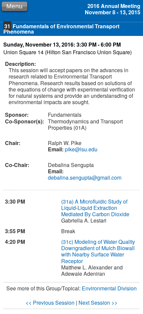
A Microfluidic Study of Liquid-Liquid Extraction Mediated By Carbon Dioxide (95, 208)
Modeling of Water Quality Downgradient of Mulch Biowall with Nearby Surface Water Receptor (98, 251)
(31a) (67, 201)
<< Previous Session (50, 302)
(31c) (67, 241)
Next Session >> (97, 302)
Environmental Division (109, 288)
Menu (14, 6)
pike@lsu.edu (80, 149)
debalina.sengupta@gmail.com (84, 177)
